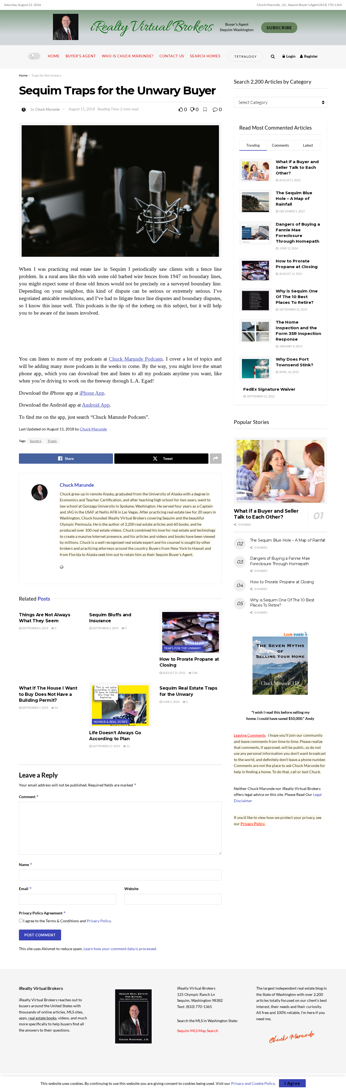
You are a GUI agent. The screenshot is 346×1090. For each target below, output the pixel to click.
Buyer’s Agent (81, 56)
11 (128, 746)
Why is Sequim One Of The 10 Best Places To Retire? (297, 296)
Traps (52, 441)
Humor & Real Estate (111, 721)
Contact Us (171, 56)
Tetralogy (245, 56)
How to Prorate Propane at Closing (282, 581)
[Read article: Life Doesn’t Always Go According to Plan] (120, 705)
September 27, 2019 (106, 746)
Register (310, 56)
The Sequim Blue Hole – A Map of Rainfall (294, 198)
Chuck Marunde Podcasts (136, 359)
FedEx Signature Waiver (269, 389)
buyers (35, 441)
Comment (29, 796)
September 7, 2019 (34, 707)
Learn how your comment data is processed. (120, 948)
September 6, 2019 (34, 628)
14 (56, 707)
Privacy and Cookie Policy (253, 1083)
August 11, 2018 (82, 109)
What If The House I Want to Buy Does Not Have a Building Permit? (48, 694)
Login (290, 56)
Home (54, 56)
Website (131, 888)
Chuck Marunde (47, 109)
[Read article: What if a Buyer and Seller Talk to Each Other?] (280, 470)
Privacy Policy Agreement (42, 913)
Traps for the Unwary (46, 75)
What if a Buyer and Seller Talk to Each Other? (297, 167)
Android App (96, 405)
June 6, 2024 (170, 701)
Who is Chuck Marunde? (128, 56)
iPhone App (91, 393)
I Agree (292, 1083)
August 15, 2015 (173, 672)
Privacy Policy (99, 920)
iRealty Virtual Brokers (151, 27)
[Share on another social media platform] (216, 458)
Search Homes (205, 56)
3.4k (194, 672)
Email (25, 888)
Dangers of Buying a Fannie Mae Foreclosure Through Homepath (280, 561)
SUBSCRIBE (279, 27)
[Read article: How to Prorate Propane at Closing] (190, 631)
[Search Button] (273, 56)
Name (25, 864)
